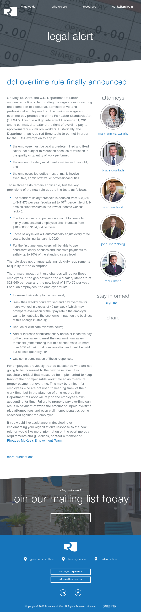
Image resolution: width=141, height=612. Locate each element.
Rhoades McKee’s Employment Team (34, 440)
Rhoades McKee (10, 11)
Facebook (104, 326)
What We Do (28, 7)
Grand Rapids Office (41, 559)
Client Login (126, 7)
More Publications (20, 457)
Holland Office (109, 559)
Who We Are (59, 7)
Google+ (121, 326)
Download (130, 326)
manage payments (70, 571)
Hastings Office (77, 559)
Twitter (113, 326)
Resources (89, 7)
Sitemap (91, 606)
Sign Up (111, 303)
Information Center (70, 579)
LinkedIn (96, 326)
